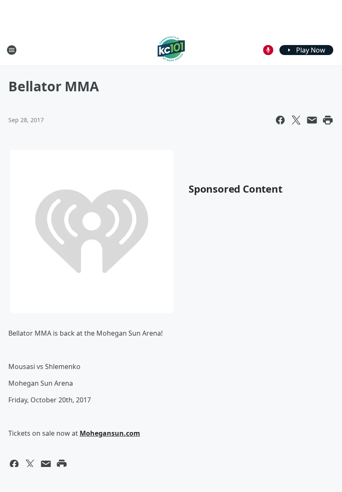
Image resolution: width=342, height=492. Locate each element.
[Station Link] (171, 49)
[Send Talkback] (268, 50)
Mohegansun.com (110, 433)
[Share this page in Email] (312, 120)
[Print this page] (328, 120)
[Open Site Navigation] (12, 50)
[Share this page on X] (296, 120)
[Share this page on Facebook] (280, 120)
